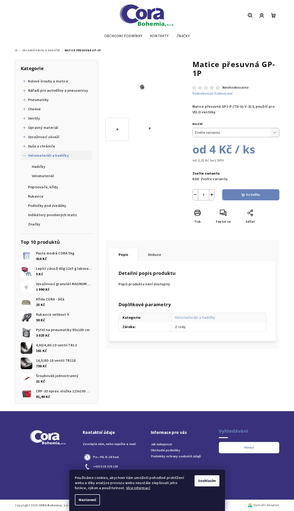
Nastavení (87, 499)
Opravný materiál (43, 127)
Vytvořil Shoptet (266, 505)
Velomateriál (43, 176)
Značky (34, 224)
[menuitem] (123, 36)
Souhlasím (207, 480)
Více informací (138, 488)
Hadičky (39, 166)
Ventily (34, 118)
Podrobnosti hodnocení (212, 93)
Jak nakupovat (161, 444)
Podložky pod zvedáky (47, 205)
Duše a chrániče (41, 146)
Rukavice (36, 196)
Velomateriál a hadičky (48, 155)
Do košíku (253, 194)
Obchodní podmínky (165, 450)
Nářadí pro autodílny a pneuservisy (58, 90)
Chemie (34, 109)
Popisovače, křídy (43, 187)
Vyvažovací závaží (43, 137)
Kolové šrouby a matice (48, 81)
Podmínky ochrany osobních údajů (176, 456)
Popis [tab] (124, 254)
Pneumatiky (38, 99)
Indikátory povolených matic (53, 215)
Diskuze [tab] (154, 254)
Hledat (249, 447)
